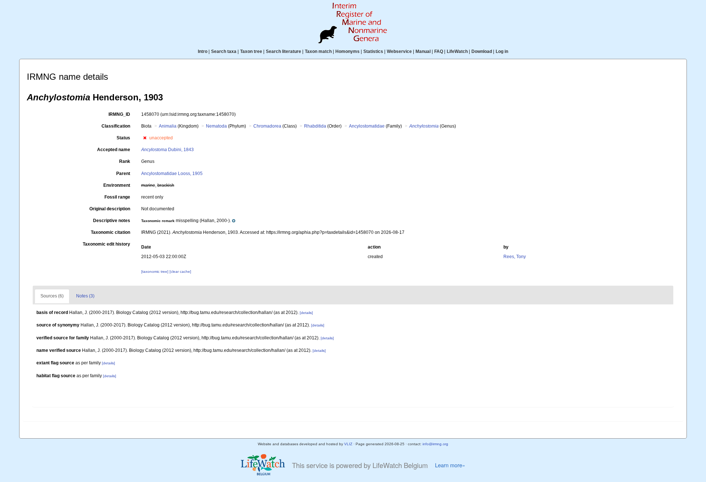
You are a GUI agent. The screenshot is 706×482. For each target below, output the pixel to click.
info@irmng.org (435, 444)
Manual (423, 51)
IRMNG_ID (119, 114)
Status (123, 137)
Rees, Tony (514, 256)
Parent (123, 173)
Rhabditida (315, 126)
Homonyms (347, 51)
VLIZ (348, 444)
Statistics (373, 51)
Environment (116, 185)
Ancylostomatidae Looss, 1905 (172, 173)
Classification (115, 126)
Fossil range (117, 197)
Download (481, 51)
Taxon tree (251, 51)
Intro (202, 51)
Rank (124, 161)
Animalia (167, 126)
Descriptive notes (111, 220)
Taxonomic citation (110, 232)
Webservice (399, 51)
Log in (502, 51)
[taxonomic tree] (155, 271)
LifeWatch (457, 51)
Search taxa (223, 51)
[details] (306, 313)
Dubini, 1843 (167, 149)
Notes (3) (85, 296)
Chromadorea (267, 126)
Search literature (283, 51)
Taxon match (318, 51)
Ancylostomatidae (367, 126)
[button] (144, 138)
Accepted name (113, 149)
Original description (109, 208)
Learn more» (450, 465)
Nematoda (216, 126)
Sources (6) (52, 296)
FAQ (438, 51)
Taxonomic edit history (106, 244)
